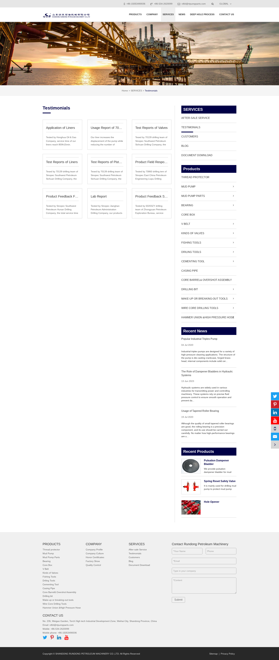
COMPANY (152, 14)
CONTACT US (226, 14)
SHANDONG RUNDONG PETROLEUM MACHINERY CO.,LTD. (87, 653)
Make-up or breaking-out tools (204, 298)
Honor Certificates (95, 557)
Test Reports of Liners (62, 162)
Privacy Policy (228, 653)
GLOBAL (223, 3)
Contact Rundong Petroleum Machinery (200, 544)
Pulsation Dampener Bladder (216, 462)
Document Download (196, 155)
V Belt (185, 224)
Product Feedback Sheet (151, 196)
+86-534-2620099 (163, 3)
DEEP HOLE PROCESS (202, 14)
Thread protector (195, 177)
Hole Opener (211, 501)
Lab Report (99, 196)
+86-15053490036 (136, 3)
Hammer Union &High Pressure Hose (207, 317)
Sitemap (213, 653)
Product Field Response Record (151, 162)
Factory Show (93, 561)
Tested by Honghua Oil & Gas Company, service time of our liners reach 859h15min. (61, 141)
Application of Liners (60, 128)
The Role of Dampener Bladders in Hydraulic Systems (207, 373)
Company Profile (94, 549)
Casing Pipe (189, 270)
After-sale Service (195, 118)
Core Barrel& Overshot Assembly (206, 280)
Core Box (188, 214)
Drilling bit (189, 289)
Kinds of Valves (192, 233)
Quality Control (93, 565)
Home (125, 90)
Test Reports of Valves (151, 128)
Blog (184, 146)
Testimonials (151, 90)
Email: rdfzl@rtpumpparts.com (58, 625)
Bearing (187, 205)
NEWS (182, 14)
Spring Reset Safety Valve (220, 481)
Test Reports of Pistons (107, 162)
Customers (189, 136)
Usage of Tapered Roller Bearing (200, 411)
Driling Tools (191, 252)
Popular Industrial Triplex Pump (199, 339)
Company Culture (95, 553)
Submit (178, 599)
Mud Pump (188, 186)
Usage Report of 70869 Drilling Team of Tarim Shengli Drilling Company (107, 128)
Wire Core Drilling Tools (199, 308)
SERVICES (168, 14)
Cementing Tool (193, 261)
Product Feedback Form (62, 196)
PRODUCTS (135, 14)
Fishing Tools (191, 242)
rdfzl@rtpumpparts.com (193, 3)
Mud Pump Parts (193, 196)
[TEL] (275, 428)
